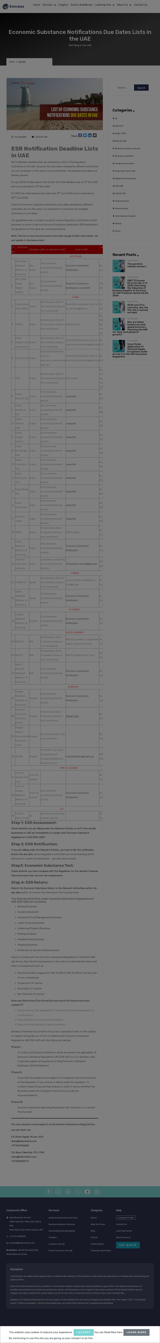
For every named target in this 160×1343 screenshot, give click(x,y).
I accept (84, 1332)
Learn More (136, 1332)
